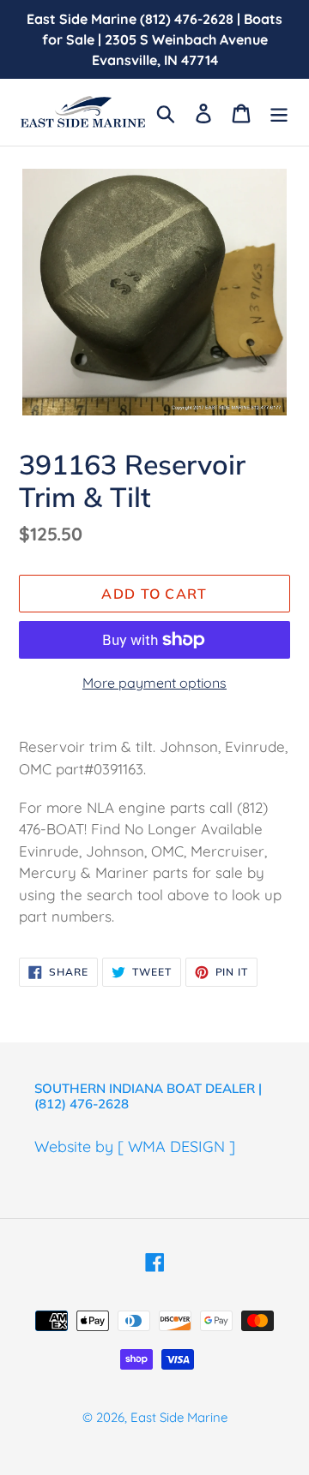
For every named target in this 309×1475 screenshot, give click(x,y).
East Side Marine (178, 1417)
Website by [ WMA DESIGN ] (134, 1146)
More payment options (154, 682)
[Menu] (279, 112)
